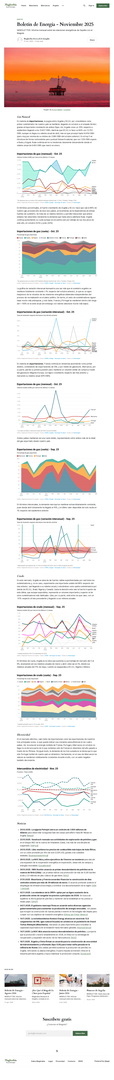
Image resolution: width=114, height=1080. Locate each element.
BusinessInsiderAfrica (38, 856)
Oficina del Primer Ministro (75, 915)
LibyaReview (44, 866)
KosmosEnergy (84, 928)
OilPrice (34, 846)
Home (23, 5)
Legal (50, 1061)
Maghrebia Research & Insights (37, 39)
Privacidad (60, 1061)
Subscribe (103, 6)
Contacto (71, 1061)
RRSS (80, 1061)
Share (92, 40)
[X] (57, 1051)
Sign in (91, 5)
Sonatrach (85, 954)
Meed (30, 836)
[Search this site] (84, 5)
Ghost (107, 1061)
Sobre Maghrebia (38, 1061)
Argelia (56, 5)
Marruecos (45, 5)
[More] (63, 5)
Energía (20, 19)
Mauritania (33, 5)
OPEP (34, 902)
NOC (66, 875)
